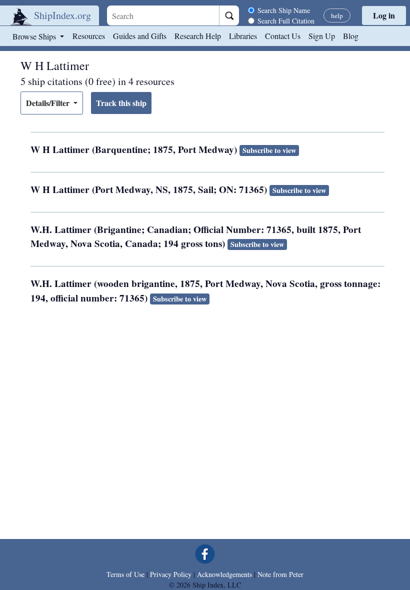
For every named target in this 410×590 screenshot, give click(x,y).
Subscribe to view (269, 150)
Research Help (197, 35)
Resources (88, 35)
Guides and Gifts (139, 35)
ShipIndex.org (62, 15)
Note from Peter (281, 574)
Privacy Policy (171, 574)
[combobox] (163, 16)
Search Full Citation (286, 21)
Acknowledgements (224, 574)
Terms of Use (125, 574)
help (337, 15)
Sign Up (321, 35)
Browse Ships (35, 36)
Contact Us (282, 35)
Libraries (243, 35)
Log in (384, 15)
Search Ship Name (284, 10)
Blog (350, 35)
